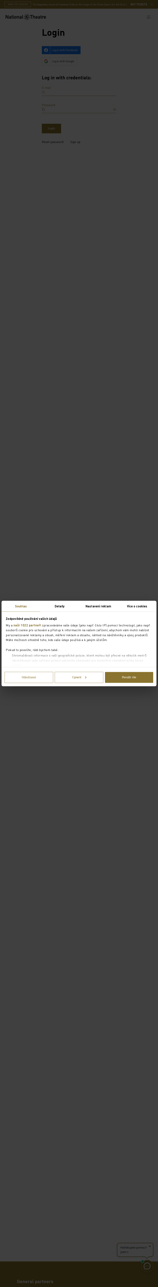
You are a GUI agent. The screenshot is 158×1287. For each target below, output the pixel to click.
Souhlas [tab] (21, 606)
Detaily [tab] (60, 606)
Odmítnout (29, 677)
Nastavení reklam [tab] (98, 606)
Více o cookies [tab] (137, 606)
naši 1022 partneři (27, 625)
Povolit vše (129, 677)
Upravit (77, 677)
